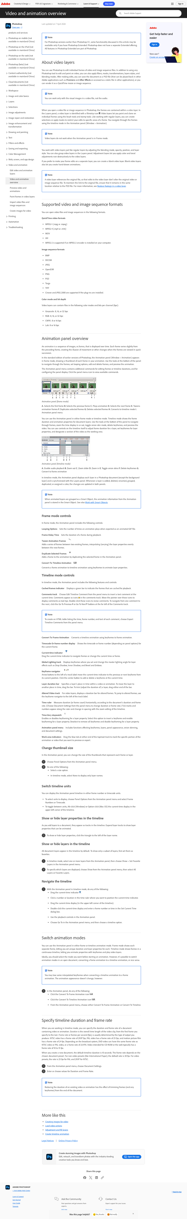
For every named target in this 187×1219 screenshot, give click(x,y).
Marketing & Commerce (67, 4)
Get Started (17, 1200)
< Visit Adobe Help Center (21, 1191)
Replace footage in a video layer (111, 186)
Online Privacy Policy (68, 1140)
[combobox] (149, 13)
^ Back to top (177, 1192)
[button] (172, 4)
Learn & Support (90, 4)
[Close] (133, 1213)
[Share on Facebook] (84, 1178)
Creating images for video (56, 1121)
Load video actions (53, 1125)
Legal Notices (48, 1140)
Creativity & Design (21, 4)
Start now (109, 1210)
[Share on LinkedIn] (96, 1178)
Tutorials (15, 1206)
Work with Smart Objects (96, 502)
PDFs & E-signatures (43, 4)
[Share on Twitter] (90, 1178)
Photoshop (17, 24)
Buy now (109, 4)
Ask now (64, 1210)
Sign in (180, 4)
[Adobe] (5, 4)
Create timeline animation (57, 1134)
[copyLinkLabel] (102, 1178)
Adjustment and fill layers (56, 1130)
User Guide (16, 1203)
